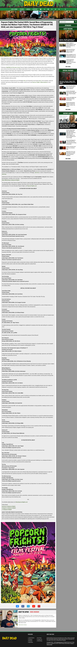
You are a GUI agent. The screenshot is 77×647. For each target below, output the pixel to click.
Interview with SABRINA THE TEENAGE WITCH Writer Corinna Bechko (71, 99)
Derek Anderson (11, 29)
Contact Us (39, 639)
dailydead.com (59, 642)
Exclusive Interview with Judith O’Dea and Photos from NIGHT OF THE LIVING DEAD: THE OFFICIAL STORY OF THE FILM (68, 125)
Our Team (39, 637)
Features (22, 9)
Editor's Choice (68, 113)
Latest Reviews (68, 29)
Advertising (39, 640)
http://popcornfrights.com (22, 502)
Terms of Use (49, 644)
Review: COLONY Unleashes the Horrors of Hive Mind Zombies (67, 40)
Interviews (35, 9)
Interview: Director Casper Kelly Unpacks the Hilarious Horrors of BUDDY (67, 82)
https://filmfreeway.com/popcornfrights (10, 180)
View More (68, 66)
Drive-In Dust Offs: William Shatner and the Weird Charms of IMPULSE (70, 87)
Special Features (68, 70)
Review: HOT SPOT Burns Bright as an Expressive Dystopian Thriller (70, 51)
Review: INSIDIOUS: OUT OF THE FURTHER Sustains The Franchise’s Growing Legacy (71, 56)
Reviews (28, 9)
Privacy (72, 643)
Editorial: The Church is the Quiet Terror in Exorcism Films (71, 148)
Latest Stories (14, 9)
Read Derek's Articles (23, 624)
